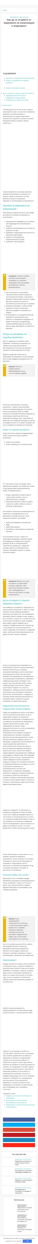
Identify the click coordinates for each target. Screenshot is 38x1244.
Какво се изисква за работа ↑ (16, 430)
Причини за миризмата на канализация (20, 78)
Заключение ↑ (10, 960)
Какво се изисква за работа (15, 88)
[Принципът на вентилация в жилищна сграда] (11, 1227)
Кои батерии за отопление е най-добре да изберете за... (24, 1219)
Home (5, 10)
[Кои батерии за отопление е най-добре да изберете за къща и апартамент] (11, 1217)
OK (27, 1241)
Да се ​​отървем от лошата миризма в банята (18, 93)
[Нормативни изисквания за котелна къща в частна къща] (11, 1207)
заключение (7, 105)
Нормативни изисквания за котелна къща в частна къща (23, 1162)
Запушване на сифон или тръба (17, 100)
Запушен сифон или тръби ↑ (16, 875)
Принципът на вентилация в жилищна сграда (24, 1229)
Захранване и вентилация (19, 17)
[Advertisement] (19, 49)
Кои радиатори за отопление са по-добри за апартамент (23, 1191)
